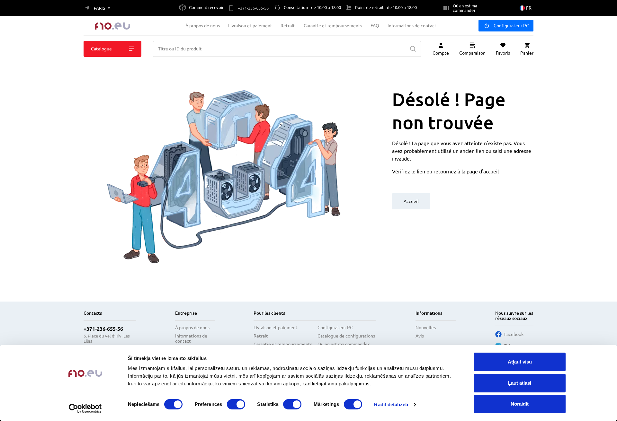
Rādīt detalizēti (391, 404)
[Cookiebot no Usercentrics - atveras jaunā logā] (85, 408)
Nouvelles (426, 327)
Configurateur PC (511, 25)
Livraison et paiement (250, 25)
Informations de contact (412, 25)
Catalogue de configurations (346, 335)
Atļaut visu (520, 361)
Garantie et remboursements (333, 25)
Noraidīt (520, 404)
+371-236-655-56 (103, 329)
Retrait (288, 25)
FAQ (375, 25)
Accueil (411, 201)
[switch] (236, 404)
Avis (420, 335)
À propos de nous (202, 25)
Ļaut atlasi (519, 383)
